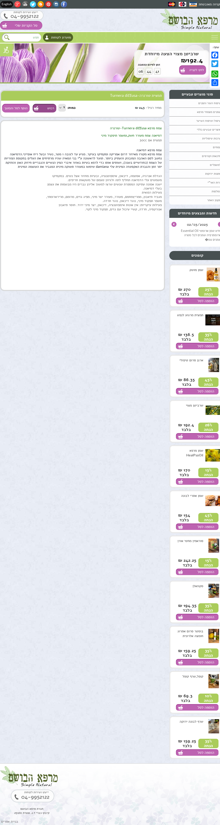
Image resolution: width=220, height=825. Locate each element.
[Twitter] (215, 63)
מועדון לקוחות (61, 37)
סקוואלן (197, 586)
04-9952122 (25, 16)
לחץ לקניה (196, 70)
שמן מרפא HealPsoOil (194, 453)
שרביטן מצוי (194, 405)
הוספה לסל (205, 300)
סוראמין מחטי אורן (190, 541)
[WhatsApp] (215, 74)
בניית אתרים (9, 821)
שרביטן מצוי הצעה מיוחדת (172, 54)
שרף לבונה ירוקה (191, 721)
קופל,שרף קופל (192, 676)
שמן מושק (196, 270)
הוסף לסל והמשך (16, 108)
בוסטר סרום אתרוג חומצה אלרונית (190, 633)
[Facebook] (215, 55)
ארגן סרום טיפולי (191, 360)
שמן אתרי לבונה (192, 495)
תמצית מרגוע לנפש (190, 315)
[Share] (215, 82)
